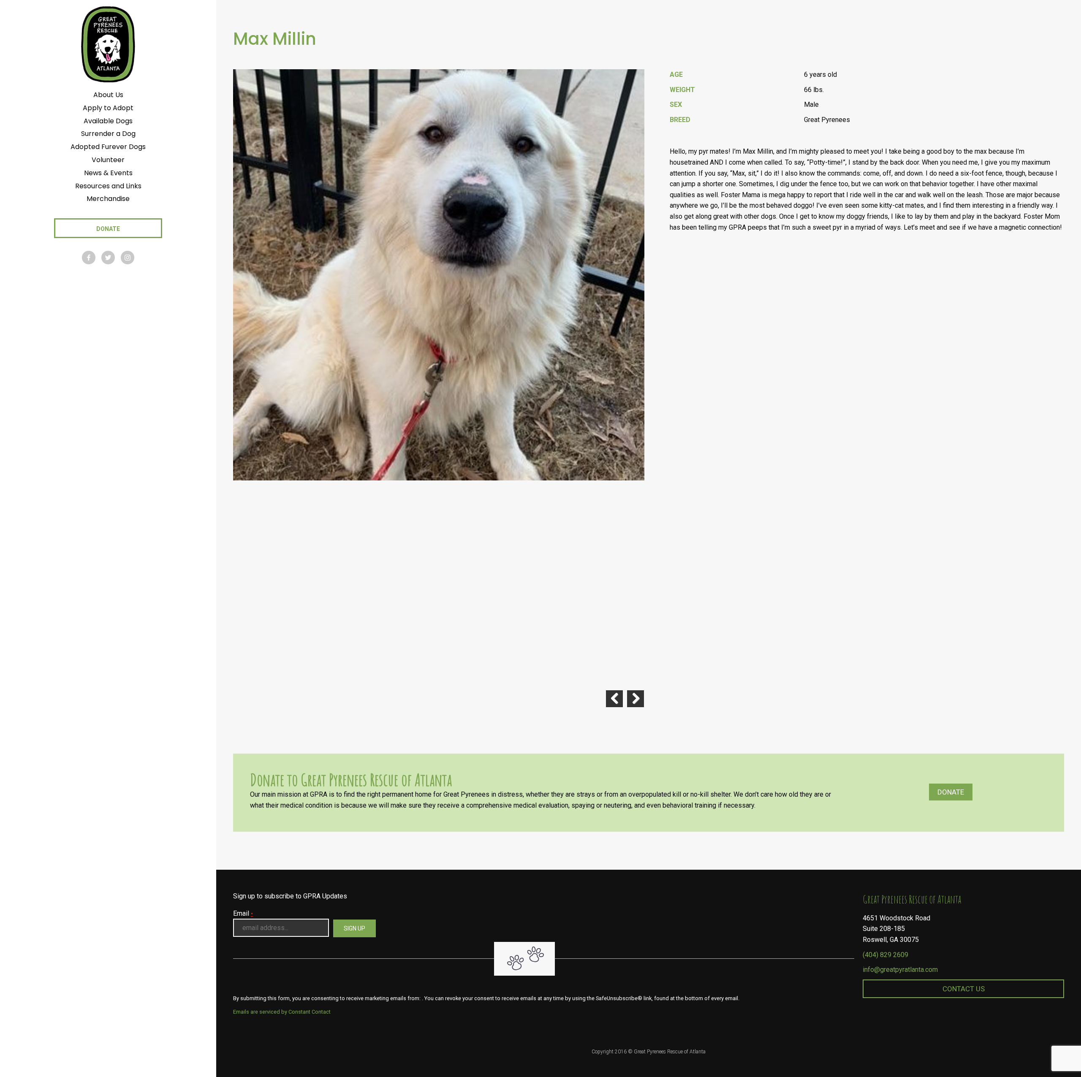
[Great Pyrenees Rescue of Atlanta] (108, 44)
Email (243, 913)
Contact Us (963, 989)
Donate (950, 792)
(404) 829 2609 (885, 955)
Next (635, 698)
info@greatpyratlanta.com (900, 970)
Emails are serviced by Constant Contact (282, 1012)
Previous (614, 698)
